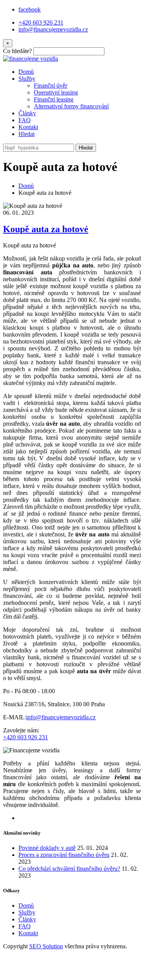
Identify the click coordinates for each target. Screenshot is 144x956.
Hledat (86, 148)
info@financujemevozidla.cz (53, 29)
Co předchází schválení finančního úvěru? (69, 868)
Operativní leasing (56, 92)
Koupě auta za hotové (45, 229)
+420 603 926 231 (40, 22)
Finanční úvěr (50, 85)
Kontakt (28, 127)
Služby (26, 78)
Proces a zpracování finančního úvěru (63, 854)
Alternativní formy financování (71, 106)
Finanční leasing (53, 99)
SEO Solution (46, 946)
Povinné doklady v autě (47, 848)
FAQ (24, 120)
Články (27, 113)
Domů (26, 71)
